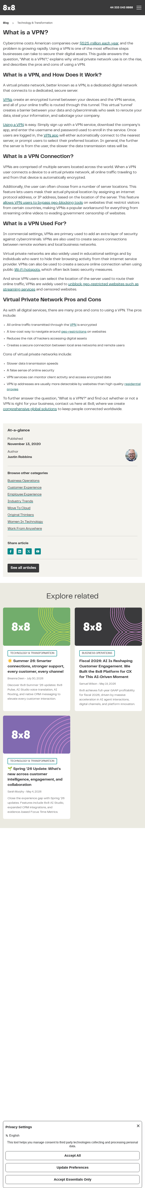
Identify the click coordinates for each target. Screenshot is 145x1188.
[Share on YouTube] (38, 551)
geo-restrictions (73, 331)
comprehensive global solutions (30, 409)
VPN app (51, 135)
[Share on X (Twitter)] (29, 551)
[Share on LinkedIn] (20, 551)
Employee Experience (25, 494)
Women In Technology (25, 521)
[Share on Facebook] (11, 551)
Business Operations (23, 480)
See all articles (23, 568)
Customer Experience (25, 487)
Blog (6, 23)
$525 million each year (99, 43)
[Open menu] (139, 8)
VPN (73, 325)
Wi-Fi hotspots (27, 270)
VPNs (7, 100)
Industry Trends (20, 501)
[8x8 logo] (10, 8)
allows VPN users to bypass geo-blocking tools (43, 202)
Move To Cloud (19, 508)
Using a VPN (13, 125)
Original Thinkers (21, 515)
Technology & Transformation (34, 23)
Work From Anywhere (25, 528)
